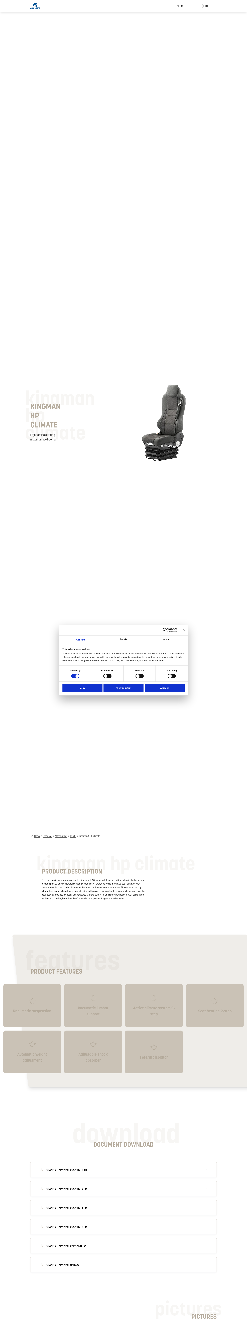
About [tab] (166, 639)
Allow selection (123, 688)
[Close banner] (184, 630)
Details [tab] (123, 639)
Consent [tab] (80, 639)
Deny (82, 688)
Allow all (164, 688)
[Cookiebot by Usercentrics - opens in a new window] (164, 630)
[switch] (107, 676)
